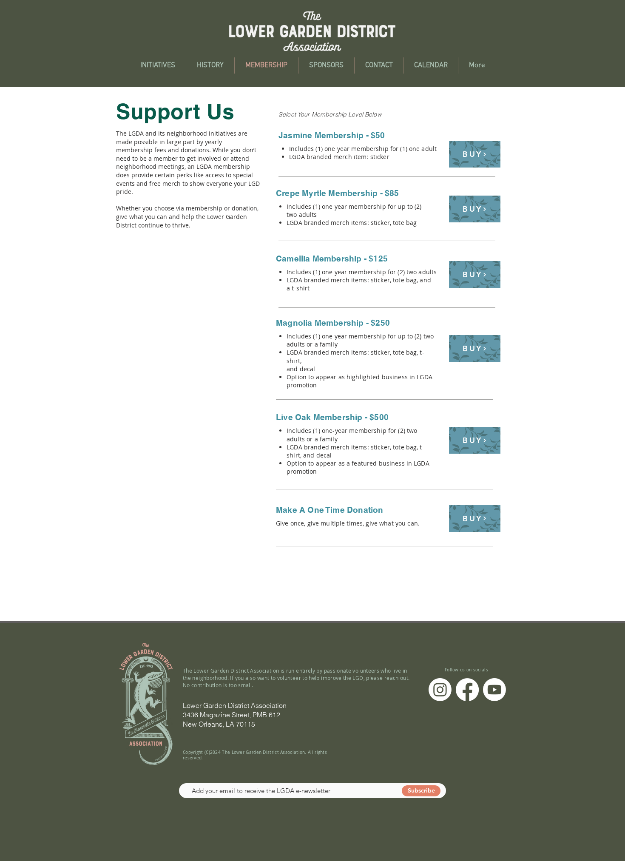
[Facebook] (467, 689)
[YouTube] (494, 689)
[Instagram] (440, 689)
